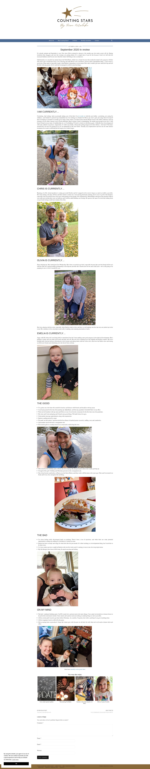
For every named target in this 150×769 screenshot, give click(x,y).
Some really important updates (47, 701)
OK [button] (16, 763)
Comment (40, 723)
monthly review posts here (78, 669)
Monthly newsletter (86, 40)
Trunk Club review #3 (44, 711)
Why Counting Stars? (63, 40)
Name (39, 738)
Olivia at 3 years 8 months (103, 701)
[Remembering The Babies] (65, 688)
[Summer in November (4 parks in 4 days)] (84, 688)
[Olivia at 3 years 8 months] (103, 688)
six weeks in (81, 116)
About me (51, 40)
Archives (74, 40)
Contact (97, 40)
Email (39, 744)
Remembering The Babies (65, 701)
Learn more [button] (15, 759)
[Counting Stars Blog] (75, 19)
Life (80, 46)
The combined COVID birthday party (102, 711)
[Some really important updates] (47, 688)
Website (39, 750)
